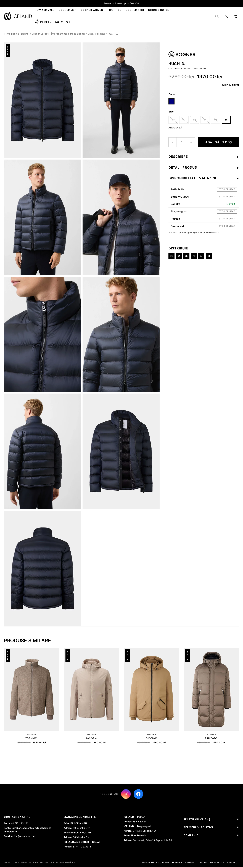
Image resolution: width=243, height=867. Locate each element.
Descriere (178, 156)
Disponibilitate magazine (192, 178)
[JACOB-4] (91, 689)
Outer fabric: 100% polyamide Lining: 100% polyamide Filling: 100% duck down (201, 169)
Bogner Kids (135, 10)
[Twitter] (179, 256)
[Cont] (226, 16)
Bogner (25, 33)
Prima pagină (11, 33)
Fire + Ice (115, 10)
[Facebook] (171, 256)
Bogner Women (92, 10)
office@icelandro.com (23, 836)
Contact (233, 862)
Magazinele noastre (155, 862)
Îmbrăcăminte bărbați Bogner (68, 33)
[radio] (171, 101)
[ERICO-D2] (211, 689)
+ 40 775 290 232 (18, 823)
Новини (177, 862)
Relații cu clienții (198, 819)
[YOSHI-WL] (32, 689)
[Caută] (217, 16)
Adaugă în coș (218, 142)
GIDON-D (151, 738)
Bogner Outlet (159, 10)
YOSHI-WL (31, 738)
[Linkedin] (201, 256)
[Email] (186, 256)
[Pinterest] (209, 256)
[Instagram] (126, 794)
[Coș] (235, 16)
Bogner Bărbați (40, 33)
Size (171, 111)
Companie (191, 835)
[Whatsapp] (194, 256)
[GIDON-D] (151, 689)
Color (172, 94)
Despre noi (217, 862)
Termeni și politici (198, 827)
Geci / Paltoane (96, 33)
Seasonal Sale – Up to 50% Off (121, 3)
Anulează (175, 127)
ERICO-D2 (211, 738)
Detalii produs (182, 167)
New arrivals (44, 10)
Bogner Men (68, 10)
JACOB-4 (91, 738)
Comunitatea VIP (196, 862)
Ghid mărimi (230, 85)
